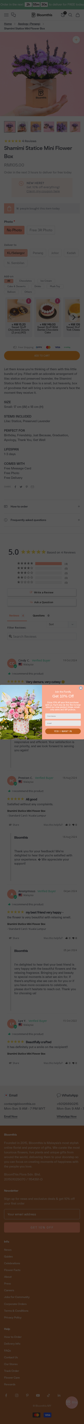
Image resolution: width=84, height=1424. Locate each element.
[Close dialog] (80, 688)
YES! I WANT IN (63, 731)
